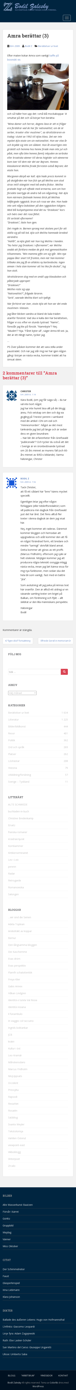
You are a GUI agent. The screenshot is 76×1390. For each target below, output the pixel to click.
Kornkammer (15, 846)
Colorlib (54, 1382)
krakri (11, 1041)
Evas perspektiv (17, 965)
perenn (12, 866)
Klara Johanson (11, 1296)
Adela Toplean (16, 924)
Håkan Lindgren (17, 993)
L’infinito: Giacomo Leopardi (19, 1326)
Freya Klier (14, 979)
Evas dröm (14, 958)
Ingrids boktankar (18, 1027)
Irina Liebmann (11, 1290)
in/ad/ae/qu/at (16, 839)
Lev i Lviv (13, 859)
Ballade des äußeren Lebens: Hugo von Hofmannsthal (34, 1319)
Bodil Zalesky (14, 1382)
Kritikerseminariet (18, 852)
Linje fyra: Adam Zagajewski (19, 1333)
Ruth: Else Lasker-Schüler (17, 1340)
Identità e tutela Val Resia (22, 1000)
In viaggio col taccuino (21, 1020)
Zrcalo (11, 1165)
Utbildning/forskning (19, 774)
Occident (13, 1083)
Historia (12, 768)
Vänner (7, 1239)
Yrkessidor (46, 1375)
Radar (11, 873)
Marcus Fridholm (17, 1069)
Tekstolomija (15, 1131)
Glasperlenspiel (11, 1283)
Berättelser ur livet (48, 46)
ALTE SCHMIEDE (17, 804)
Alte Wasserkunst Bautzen (18, 1204)
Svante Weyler (16, 1124)
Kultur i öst (14, 1048)
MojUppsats (15, 1076)
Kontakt (63, 1375)
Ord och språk (16, 747)
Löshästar (14, 761)
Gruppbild (8, 1225)
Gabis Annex (15, 986)
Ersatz (11, 825)
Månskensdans (16, 1062)
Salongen (13, 894)
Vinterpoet (14, 1159)
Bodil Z (28, 46)
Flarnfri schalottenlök (20, 972)
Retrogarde (14, 880)
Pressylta (13, 1090)
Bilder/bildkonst (17, 726)
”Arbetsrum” (28, 1375)
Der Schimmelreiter (14, 1269)
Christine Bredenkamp (20, 818)
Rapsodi (12, 1096)
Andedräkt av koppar (20, 931)
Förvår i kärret (11, 1211)
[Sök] (64, 672)
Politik (11, 740)
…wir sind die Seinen (19, 917)
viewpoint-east (16, 1145)
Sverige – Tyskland (18, 781)
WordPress (38, 1386)
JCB (10, 1034)
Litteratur (13, 719)
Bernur (12, 938)
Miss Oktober (10, 1246)
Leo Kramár (15, 1055)
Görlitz (6, 1218)
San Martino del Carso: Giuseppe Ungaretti (27, 1347)
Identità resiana (17, 1007)
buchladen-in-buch (18, 811)
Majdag (7, 1232)
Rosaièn (12, 1110)
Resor (11, 733)
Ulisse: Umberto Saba (15, 1354)
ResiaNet (13, 1103)
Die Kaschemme (17, 951)
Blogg (11, 1375)
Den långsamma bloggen (22, 945)
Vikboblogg (14, 1152)
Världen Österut (17, 1138)
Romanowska (16, 887)
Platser (12, 754)
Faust (6, 1276)
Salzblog (13, 1117)
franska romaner (17, 832)
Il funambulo (15, 1014)
